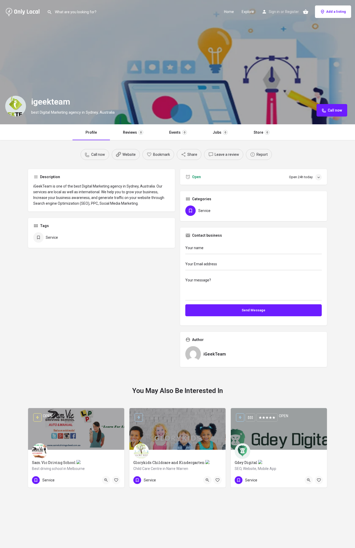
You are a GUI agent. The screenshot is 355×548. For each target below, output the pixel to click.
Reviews (132, 132)
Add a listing (336, 12)
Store (261, 132)
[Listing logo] (15, 106)
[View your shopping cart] (305, 12)
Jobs (219, 132)
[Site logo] (23, 11)
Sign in (274, 12)
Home (229, 12)
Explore (248, 12)
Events (177, 132)
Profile (91, 132)
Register (292, 12)
